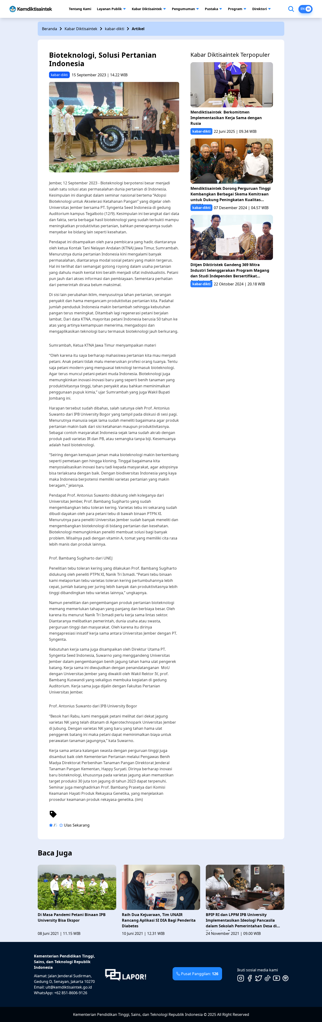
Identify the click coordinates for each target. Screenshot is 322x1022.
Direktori (259, 9)
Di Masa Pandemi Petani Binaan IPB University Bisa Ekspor (72, 917)
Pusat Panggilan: (199, 973)
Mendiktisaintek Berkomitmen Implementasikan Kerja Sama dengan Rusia (226, 118)
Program (235, 9)
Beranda (49, 28)
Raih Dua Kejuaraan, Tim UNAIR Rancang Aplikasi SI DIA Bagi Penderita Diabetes (159, 920)
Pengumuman (183, 9)
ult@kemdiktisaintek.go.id (68, 987)
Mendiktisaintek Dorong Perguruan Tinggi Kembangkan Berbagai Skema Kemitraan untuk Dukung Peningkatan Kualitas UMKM (230, 195)
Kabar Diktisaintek (147, 9)
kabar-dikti (114, 28)
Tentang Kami (80, 9)
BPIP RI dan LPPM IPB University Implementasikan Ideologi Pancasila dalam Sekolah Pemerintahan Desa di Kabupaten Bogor (241, 921)
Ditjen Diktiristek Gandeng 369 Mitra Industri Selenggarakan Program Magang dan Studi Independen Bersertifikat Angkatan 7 (229, 271)
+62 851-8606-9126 (70, 992)
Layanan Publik (109, 9)
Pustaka (211, 9)
